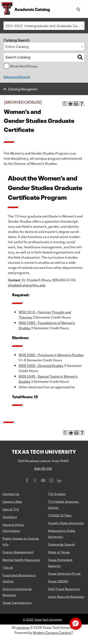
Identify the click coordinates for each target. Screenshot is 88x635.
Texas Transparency (17, 602)
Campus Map (12, 501)
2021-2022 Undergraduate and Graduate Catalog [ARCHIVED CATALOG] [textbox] (44, 26)
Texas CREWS (58, 581)
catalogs (22, 627)
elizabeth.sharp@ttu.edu (26, 284)
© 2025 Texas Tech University (42, 619)
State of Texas (59, 552)
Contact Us (11, 493)
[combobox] (44, 25)
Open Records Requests (66, 596)
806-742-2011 (43, 468)
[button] (76, 624)
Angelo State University (66, 522)
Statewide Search (61, 544)
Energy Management (18, 552)
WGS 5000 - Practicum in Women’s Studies (51, 354)
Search (79, 8)
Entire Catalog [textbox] (17, 47)
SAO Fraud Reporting (64, 588)
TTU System (57, 493)
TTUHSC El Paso (60, 515)
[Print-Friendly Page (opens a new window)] (76, 103)
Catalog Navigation (23, 88)
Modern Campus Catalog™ (53, 632)
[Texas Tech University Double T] (6, 9)
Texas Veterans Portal (64, 573)
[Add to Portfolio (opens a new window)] (70, 103)
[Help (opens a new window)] (81, 103)
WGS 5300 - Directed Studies (41, 365)
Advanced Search (16, 76)
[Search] (80, 57)
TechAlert (10, 516)
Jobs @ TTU (11, 509)
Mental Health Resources (21, 559)
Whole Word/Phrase (23, 66)
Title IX (8, 567)
